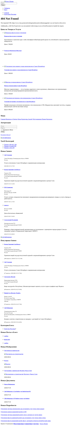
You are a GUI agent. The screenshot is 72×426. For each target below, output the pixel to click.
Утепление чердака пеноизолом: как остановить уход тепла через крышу (22, 409)
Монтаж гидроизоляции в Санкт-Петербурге (15, 85)
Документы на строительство (11, 350)
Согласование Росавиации (11, 220)
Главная (6, 12)
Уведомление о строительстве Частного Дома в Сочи (18, 370)
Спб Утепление (8, 155)
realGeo (6, 336)
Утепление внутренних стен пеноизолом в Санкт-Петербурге (19, 101)
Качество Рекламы (9, 329)
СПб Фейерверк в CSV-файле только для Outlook (16, 398)
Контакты (49, 119)
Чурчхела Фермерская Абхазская (13, 50)
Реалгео (6, 360)
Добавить (7, 8)
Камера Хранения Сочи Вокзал (12, 169)
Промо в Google (10, 146)
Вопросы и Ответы (11, 119)
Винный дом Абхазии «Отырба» (12, 293)
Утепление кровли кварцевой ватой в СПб (13, 412)
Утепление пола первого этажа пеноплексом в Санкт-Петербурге (21, 70)
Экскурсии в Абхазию (9, 276)
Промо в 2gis (9, 147)
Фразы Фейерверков (9, 384)
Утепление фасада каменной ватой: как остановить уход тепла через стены (23, 418)
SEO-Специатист (8, 187)
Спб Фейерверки (8, 308)
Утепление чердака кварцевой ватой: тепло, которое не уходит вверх (21, 415)
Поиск (3, 5)
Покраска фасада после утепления (13, 36)
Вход (5, 9)
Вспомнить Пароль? (6, 134)
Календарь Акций (26, 119)
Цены (19, 119)
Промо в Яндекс (10, 144)
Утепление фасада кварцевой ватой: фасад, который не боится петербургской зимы (26, 421)
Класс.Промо (44, 424)
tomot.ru (6, 205)
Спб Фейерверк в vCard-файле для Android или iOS (17, 391)
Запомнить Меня (7, 130)
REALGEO (7, 339)
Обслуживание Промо (39, 119)
